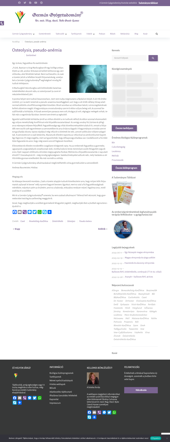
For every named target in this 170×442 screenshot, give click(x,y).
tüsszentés (133, 329)
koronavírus (142, 311)
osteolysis (71, 221)
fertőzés (151, 304)
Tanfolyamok (76, 34)
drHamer (129, 301)
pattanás (118, 322)
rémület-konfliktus (122, 325)
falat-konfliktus (138, 304)
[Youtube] (35, 2)
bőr (153, 294)
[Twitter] (25, 2)
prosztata (128, 322)
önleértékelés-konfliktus (125, 339)
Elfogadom (155, 438)
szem (135, 325)
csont (22, 221)
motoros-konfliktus (140, 318)
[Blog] (30, 2)
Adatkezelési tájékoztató (61, 392)
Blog (136, 34)
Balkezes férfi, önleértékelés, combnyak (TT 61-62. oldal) (137, 272)
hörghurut (137, 308)
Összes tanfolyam (124, 128)
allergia (115, 290)
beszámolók (151, 290)
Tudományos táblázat (148, 3)
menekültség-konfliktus (38, 221)
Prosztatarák (117, 160)
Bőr (113, 143)
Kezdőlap (16, 42)
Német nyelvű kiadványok (61, 380)
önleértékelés (57, 221)
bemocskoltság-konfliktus (132, 290)
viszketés (138, 332)
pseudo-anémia (85, 221)
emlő (116, 304)
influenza (148, 308)
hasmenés (118, 308)
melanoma (118, 318)
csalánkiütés (134, 297)
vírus (147, 332)
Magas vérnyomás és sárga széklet (140, 258)
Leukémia (116, 151)
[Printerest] (41, 2)
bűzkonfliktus (120, 297)
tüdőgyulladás (120, 329)
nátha (154, 318)
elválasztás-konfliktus (146, 301)
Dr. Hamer (118, 301)
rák (137, 322)
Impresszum (55, 403)
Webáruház (125, 34)
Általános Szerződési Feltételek (63, 396)
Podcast (102, 34)
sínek (142, 325)
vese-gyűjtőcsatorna (123, 332)
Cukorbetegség (118, 147)
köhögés (153, 311)
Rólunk (112, 34)
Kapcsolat (54, 399)
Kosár (145, 34)
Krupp (17, 229)
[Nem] (167, 438)
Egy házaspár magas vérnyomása (139, 252)
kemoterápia (128, 311)
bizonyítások (144, 294)
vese (142, 329)
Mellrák (115, 156)
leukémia (118, 315)
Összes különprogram (126, 168)
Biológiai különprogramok (61, 373)
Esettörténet (31, 55)
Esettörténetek (45, 34)
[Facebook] (19, 2)
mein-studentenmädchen (135, 315)
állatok (117, 336)
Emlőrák (102, 229)
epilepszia (124, 304)
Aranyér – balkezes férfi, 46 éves (139, 277)
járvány (117, 311)
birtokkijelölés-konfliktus (125, 294)
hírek (127, 308)
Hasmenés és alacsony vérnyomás (139, 263)
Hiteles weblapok (57, 384)
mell (127, 318)
